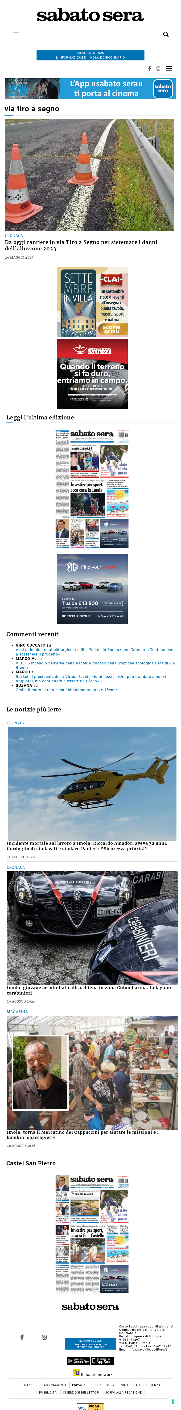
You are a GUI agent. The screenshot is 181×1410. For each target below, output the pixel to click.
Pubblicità (48, 1392)
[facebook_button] (149, 68)
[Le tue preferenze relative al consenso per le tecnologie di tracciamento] (172, 1401)
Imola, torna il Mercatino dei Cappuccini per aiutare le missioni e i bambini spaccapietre (83, 1135)
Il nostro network (96, 1374)
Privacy (79, 1385)
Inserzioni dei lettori (81, 1392)
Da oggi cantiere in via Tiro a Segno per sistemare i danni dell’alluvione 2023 (81, 245)
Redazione (30, 1385)
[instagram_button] (158, 68)
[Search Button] (159, 32)
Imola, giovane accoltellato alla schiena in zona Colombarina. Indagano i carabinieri (90, 990)
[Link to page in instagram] (44, 1337)
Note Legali (131, 1385)
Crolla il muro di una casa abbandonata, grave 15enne (67, 690)
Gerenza (153, 1385)
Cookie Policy (103, 1385)
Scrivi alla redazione (123, 1392)
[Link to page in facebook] (22, 1337)
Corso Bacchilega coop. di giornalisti (146, 1326)
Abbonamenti (55, 1385)
